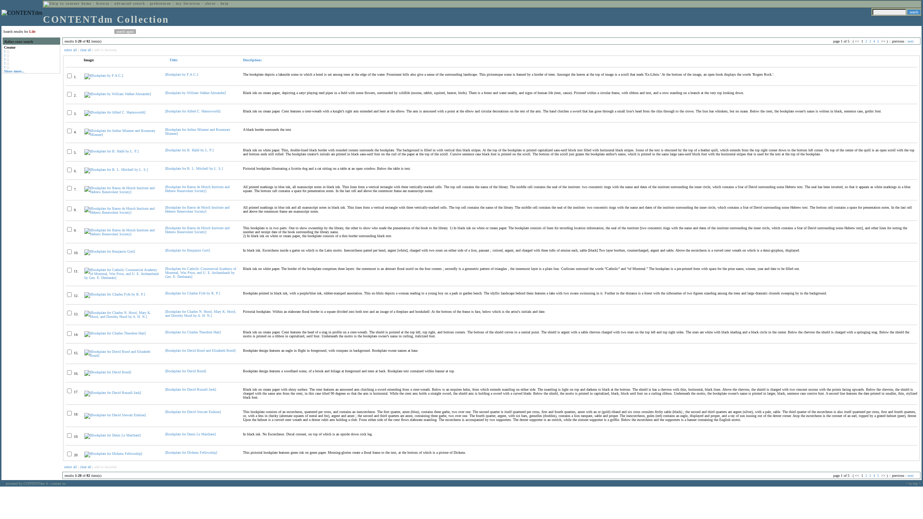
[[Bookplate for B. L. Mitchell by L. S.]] (116, 170)
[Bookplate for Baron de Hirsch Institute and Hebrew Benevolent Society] (197, 189)
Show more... (14, 71)
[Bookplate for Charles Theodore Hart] (193, 332)
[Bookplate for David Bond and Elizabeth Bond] (200, 350)
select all (70, 50)
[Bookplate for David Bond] (185, 371)
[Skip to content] (62, 3)
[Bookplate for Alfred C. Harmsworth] (192, 111)
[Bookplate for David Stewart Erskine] (193, 412)
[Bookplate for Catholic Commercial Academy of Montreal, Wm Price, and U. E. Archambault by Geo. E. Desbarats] (200, 273)
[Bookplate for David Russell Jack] (190, 389)
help (225, 3)
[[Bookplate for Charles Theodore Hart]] (115, 333)
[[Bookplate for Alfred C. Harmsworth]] (114, 112)
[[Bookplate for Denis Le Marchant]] (112, 435)
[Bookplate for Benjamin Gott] (187, 250)
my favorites (188, 3)
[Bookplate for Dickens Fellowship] (191, 452)
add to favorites (105, 50)
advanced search (129, 3)
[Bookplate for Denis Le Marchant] (190, 434)
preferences (160, 3)
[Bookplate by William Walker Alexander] (195, 93)
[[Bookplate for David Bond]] (107, 372)
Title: (173, 60)
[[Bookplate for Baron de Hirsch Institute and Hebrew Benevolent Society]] (121, 192)
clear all (85, 50)
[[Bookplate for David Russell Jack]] (112, 393)
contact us (58, 483)
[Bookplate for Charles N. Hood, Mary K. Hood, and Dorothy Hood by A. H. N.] (200, 314)
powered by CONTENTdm (27, 483)
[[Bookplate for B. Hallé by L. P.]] (111, 151)
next (910, 41)
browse (103, 3)
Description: (252, 60)
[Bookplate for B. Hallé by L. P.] (189, 150)
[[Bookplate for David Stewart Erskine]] (115, 415)
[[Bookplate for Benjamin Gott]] (109, 251)
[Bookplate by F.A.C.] (181, 74)
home (86, 3)
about (210, 3)
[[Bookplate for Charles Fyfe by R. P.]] (114, 294)
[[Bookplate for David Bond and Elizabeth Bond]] (121, 356)
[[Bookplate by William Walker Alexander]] (117, 94)
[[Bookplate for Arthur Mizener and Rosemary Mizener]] (121, 135)
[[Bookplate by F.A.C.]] (103, 75)
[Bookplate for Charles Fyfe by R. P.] (192, 293)
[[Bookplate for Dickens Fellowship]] (113, 454)
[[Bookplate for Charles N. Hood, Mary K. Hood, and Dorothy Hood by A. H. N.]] (121, 317)
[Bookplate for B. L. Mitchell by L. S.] (194, 168)
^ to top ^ (913, 483)
